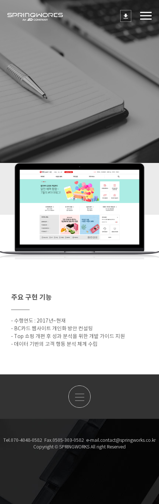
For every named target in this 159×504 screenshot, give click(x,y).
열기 (146, 15)
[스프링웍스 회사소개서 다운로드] (125, 16)
